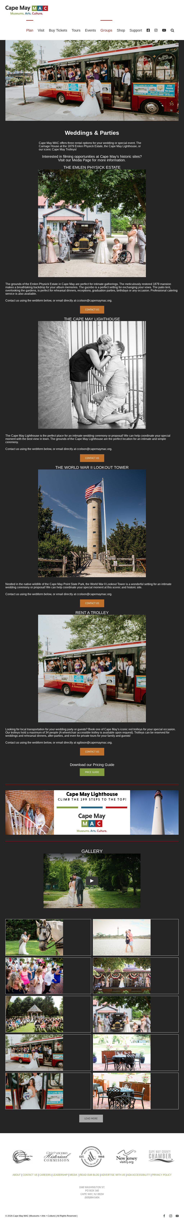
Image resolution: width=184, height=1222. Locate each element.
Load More (91, 1118)
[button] (172, 30)
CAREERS (45, 1175)
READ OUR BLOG (89, 1175)
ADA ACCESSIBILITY (138, 1175)
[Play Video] (92, 881)
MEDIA (74, 1175)
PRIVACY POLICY (162, 1175)
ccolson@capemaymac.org (94, 300)
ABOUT (17, 1175)
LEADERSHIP (60, 1175)
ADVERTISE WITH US (113, 1175)
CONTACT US (30, 1175)
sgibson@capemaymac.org (94, 742)
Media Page (81, 160)
